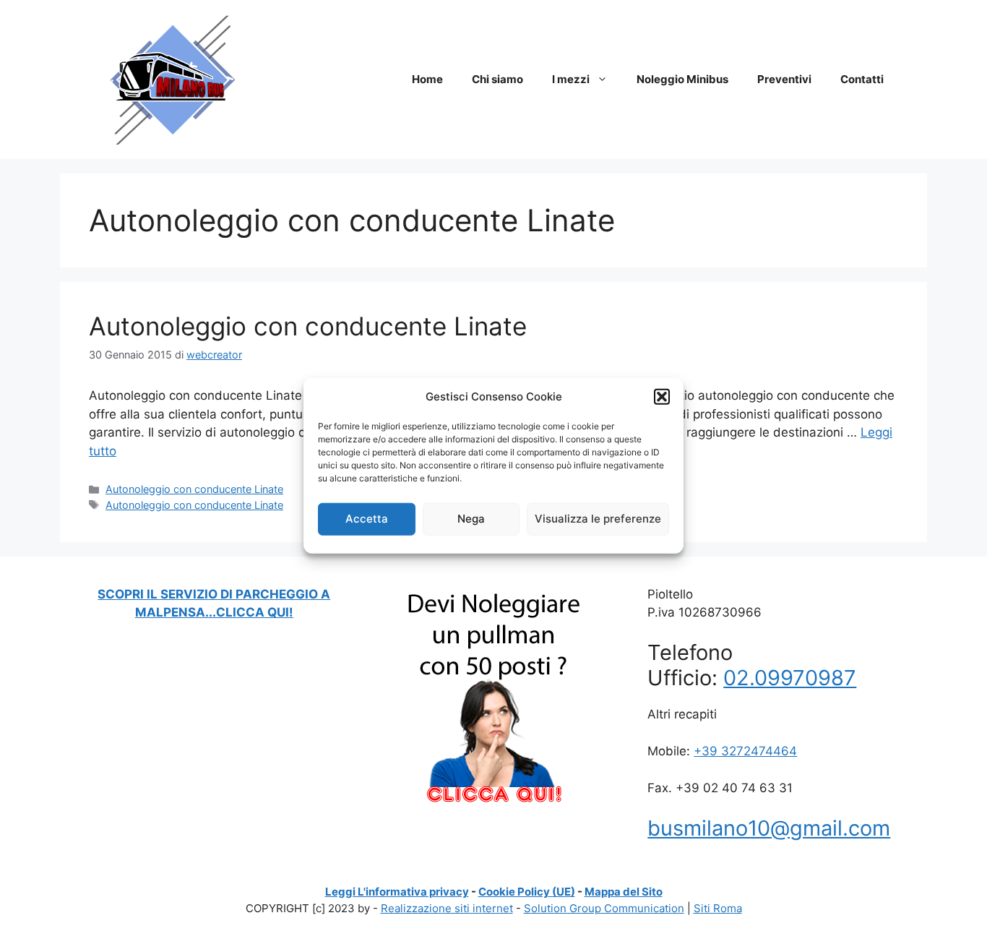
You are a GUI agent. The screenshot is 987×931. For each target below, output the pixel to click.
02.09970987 (789, 677)
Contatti (862, 79)
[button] (662, 397)
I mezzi (571, 79)
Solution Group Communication (604, 908)
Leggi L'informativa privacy (397, 891)
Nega (471, 518)
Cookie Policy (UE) (526, 891)
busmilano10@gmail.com (768, 828)
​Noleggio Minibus (682, 79)
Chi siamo (497, 79)
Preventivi (784, 79)
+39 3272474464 (745, 751)
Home (427, 79)
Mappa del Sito (624, 891)
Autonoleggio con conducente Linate (308, 326)
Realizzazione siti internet (447, 908)
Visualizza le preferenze (598, 518)
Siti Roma (718, 908)
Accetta (366, 518)
